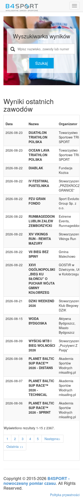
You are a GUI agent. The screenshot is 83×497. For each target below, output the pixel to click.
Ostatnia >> (14, 446)
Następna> (52, 438)
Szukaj (41, 63)
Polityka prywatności (65, 494)
